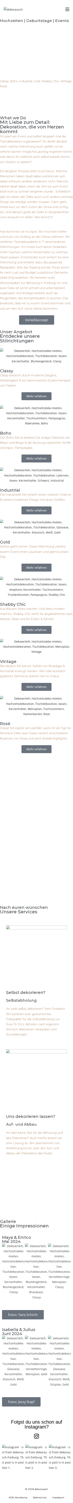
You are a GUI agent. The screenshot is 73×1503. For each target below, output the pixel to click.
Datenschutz (40, 1497)
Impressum (58, 1497)
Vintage (8, 661)
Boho (5, 433)
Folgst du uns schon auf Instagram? (36, 1424)
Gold (5, 542)
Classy (6, 370)
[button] (13, 1463)
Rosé (5, 723)
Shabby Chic (13, 604)
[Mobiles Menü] (67, 9)
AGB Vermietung (18, 1497)
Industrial (10, 490)
